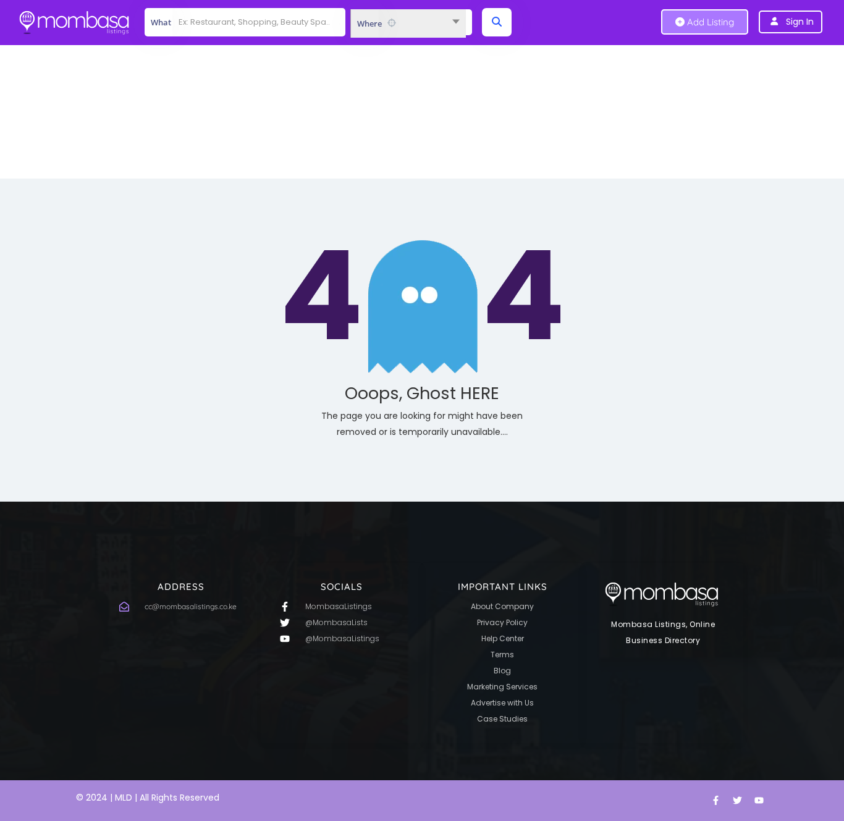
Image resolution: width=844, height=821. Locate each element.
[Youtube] (758, 800)
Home (394, 127)
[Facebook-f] (715, 800)
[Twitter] (737, 800)
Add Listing (709, 22)
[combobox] (408, 23)
